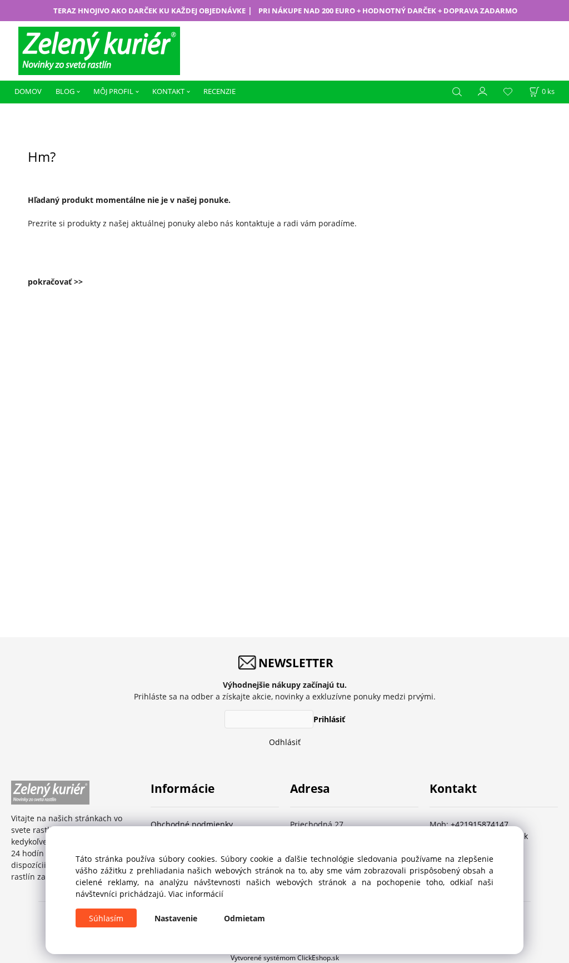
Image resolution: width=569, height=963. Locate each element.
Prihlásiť (329, 719)
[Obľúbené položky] (507, 92)
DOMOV (28, 91)
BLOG (65, 91)
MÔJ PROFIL (113, 91)
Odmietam (244, 918)
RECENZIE (219, 91)
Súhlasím (106, 918)
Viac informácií (195, 893)
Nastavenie (175, 918)
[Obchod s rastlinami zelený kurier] (99, 49)
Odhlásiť (285, 742)
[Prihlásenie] (482, 90)
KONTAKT (168, 91)
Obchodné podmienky (192, 824)
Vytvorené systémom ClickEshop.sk (285, 957)
